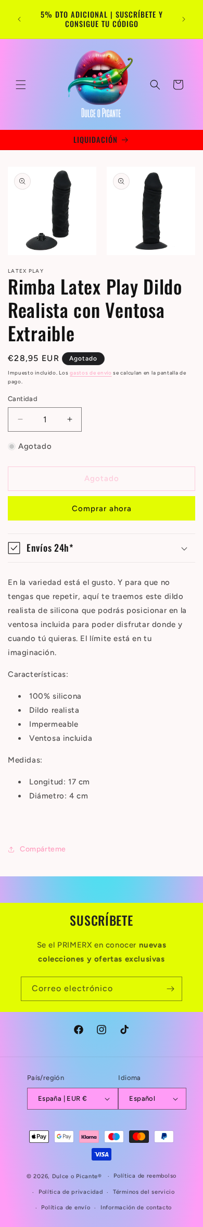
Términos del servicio (144, 1192)
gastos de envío (91, 372)
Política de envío (65, 1207)
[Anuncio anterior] (19, 19)
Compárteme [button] (43, 849)
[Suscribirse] (170, 989)
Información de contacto (136, 1207)
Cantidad (22, 399)
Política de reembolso (144, 1175)
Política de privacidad (71, 1192)
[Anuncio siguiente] (183, 19)
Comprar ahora (102, 508)
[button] (20, 84)
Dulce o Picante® (77, 1176)
